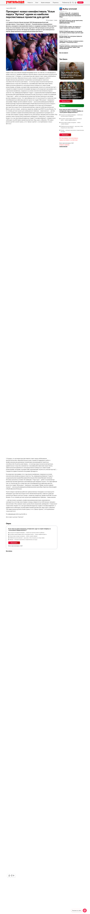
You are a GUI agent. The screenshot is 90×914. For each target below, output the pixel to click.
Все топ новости (63, 52)
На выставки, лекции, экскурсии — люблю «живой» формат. (24, 536)
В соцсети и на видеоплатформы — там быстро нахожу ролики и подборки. (27, 532)
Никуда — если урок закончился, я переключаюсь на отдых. (24, 539)
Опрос (62, 106)
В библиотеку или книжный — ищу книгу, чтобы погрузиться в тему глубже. (27, 537)
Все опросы (9, 551)
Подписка (55, 2)
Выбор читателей (70, 9)
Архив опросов (63, 146)
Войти (80, 2)
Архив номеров (45, 2)
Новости (30, 2)
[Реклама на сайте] (85, 910)
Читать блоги (66, 101)
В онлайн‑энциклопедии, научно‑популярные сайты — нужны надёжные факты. (28, 534)
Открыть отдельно (64, 144)
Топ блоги (63, 59)
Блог (36, 2)
